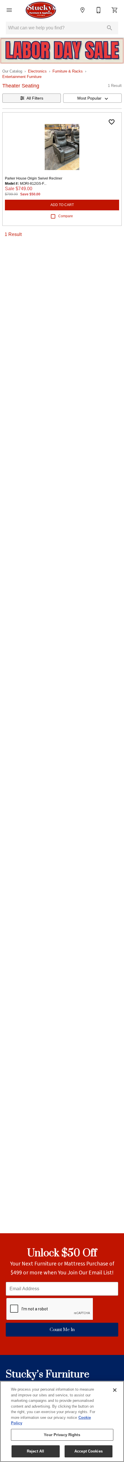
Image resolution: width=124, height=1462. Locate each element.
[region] (62, 1421)
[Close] (114, 1390)
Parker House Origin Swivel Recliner (33, 178)
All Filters (35, 98)
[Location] (82, 10)
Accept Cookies (88, 1451)
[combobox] (92, 98)
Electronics (37, 71)
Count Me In (62, 1330)
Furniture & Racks (67, 71)
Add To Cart (62, 205)
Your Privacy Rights (62, 1435)
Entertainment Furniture (22, 77)
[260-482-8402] (99, 10)
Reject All (35, 1451)
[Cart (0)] (115, 10)
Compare (65, 216)
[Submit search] (109, 28)
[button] (9, 10)
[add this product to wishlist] (112, 122)
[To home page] (41, 10)
